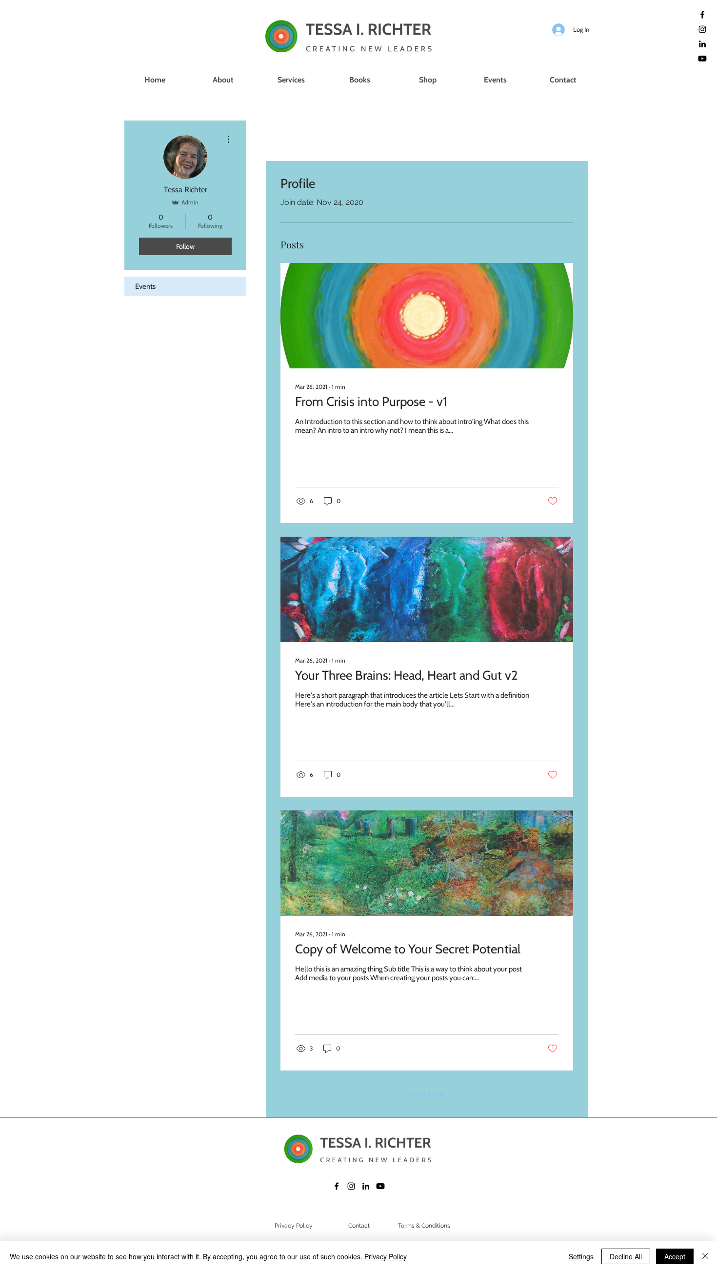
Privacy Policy (385, 1256)
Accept (674, 1256)
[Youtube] (702, 58)
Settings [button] (581, 1256)
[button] (291, 80)
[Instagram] (702, 29)
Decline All (626, 1256)
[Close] (705, 1256)
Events (145, 286)
